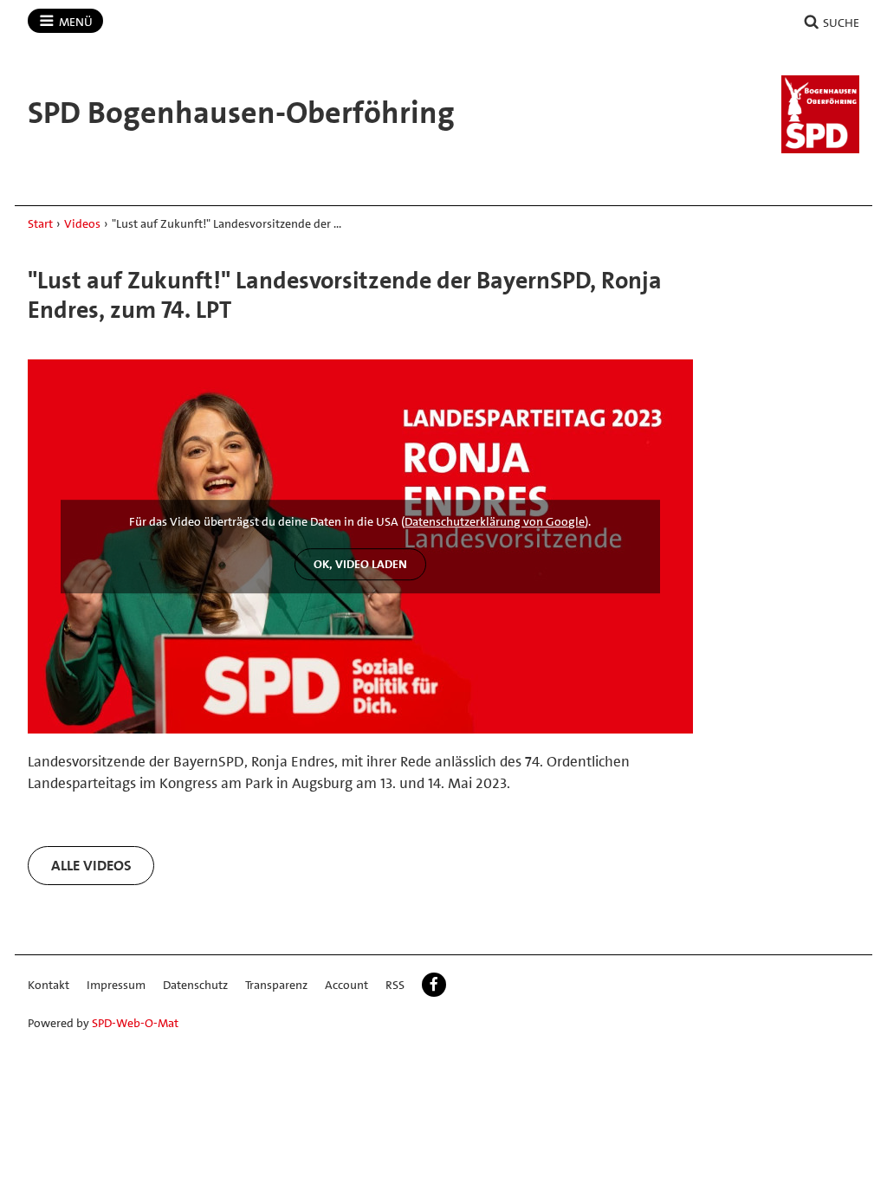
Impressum (116, 984)
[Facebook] (434, 985)
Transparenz (276, 984)
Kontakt (48, 984)
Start (40, 223)
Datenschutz (195, 984)
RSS (395, 984)
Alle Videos (91, 865)
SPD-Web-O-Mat (135, 1023)
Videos (82, 223)
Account (346, 984)
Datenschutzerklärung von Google (495, 522)
